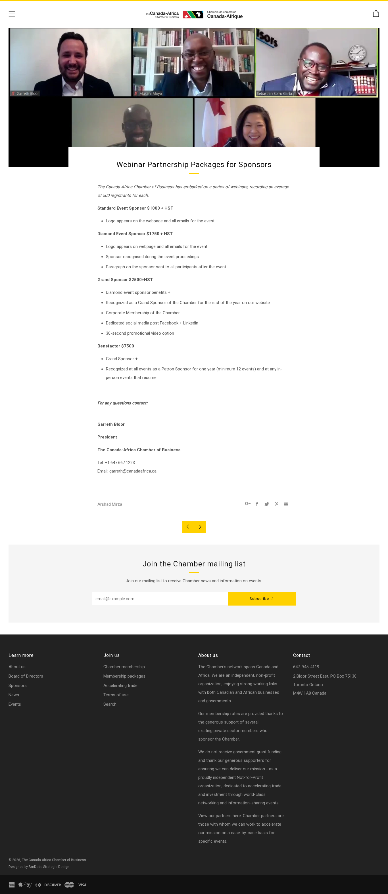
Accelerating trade (120, 685)
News (14, 694)
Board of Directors (26, 676)
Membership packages (124, 676)
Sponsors (18, 685)
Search (109, 704)
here (237, 815)
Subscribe (259, 598)
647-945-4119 (306, 666)
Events (15, 704)
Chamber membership (124, 666)
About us (17, 666)
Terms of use (116, 694)
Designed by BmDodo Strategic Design (39, 867)
